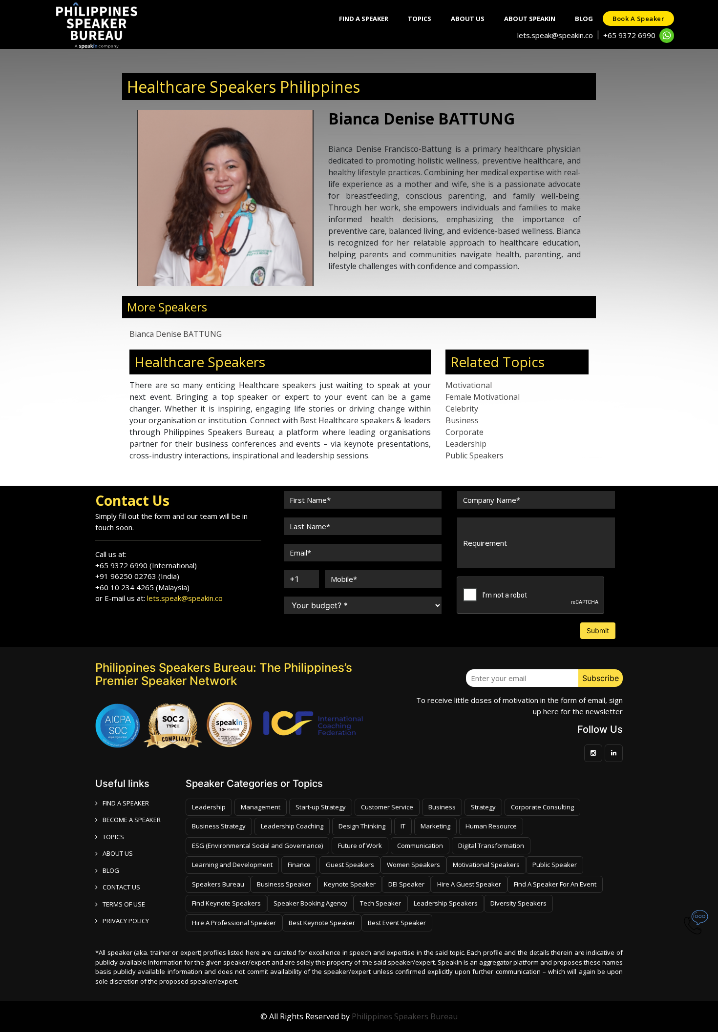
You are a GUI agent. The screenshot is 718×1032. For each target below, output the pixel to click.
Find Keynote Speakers (226, 903)
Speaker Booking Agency (310, 903)
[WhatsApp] (666, 35)
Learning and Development (232, 864)
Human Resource (491, 826)
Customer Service (387, 807)
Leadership (465, 443)
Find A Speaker (363, 18)
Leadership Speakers (446, 903)
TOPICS (113, 836)
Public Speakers (474, 455)
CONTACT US (121, 887)
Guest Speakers (350, 864)
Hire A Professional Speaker (234, 922)
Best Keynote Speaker (322, 922)
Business (462, 420)
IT (403, 826)
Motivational (468, 385)
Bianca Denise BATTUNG (175, 334)
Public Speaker (554, 864)
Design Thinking (361, 826)
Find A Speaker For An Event (555, 884)
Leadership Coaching (292, 826)
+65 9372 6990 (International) (146, 565)
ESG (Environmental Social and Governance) (257, 845)
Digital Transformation (491, 845)
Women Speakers (413, 864)
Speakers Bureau (218, 884)
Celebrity (461, 408)
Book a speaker (638, 18)
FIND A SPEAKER (126, 803)
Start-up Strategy (321, 807)
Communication (420, 845)
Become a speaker (132, 819)
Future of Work (360, 845)
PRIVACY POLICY (126, 920)
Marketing (435, 826)
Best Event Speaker (397, 922)
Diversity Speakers (518, 903)
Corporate (464, 432)
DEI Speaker (406, 884)
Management (260, 807)
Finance (299, 864)
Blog (584, 18)
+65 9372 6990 (629, 35)
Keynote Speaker (350, 884)
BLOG (111, 870)
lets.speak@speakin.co (555, 35)
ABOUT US (118, 853)
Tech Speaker (380, 903)
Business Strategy (219, 826)
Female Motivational (482, 397)
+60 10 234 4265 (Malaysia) (142, 587)
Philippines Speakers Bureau (405, 1016)
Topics (419, 18)
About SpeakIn (529, 18)
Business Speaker (284, 884)
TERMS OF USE (124, 904)
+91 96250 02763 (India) (137, 576)
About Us (468, 18)
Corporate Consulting (542, 807)
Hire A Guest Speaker (469, 884)
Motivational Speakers (486, 864)
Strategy (483, 807)
